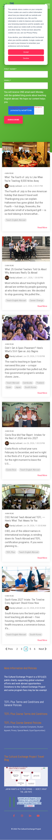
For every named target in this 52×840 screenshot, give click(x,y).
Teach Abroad (12, 383)
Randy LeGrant (15, 186)
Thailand (40, 383)
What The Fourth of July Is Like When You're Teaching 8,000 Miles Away (24, 179)
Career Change (36, 300)
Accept (26, 52)
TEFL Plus (10, 552)
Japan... (31, 806)
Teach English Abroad (16, 220)
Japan (18, 387)
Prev (10, 648)
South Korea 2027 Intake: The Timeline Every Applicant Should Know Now (24, 601)
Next (41, 648)
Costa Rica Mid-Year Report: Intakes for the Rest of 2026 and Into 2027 (25, 436)
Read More (42, 227)
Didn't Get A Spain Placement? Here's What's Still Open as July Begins (24, 349)
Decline (26, 58)
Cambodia (27, 383)
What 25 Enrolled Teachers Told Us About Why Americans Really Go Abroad (26, 270)
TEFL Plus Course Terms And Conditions (25, 714)
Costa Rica (11, 470)
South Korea (30, 387)
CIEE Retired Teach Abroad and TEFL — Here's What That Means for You (25, 518)
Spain (8, 387)
